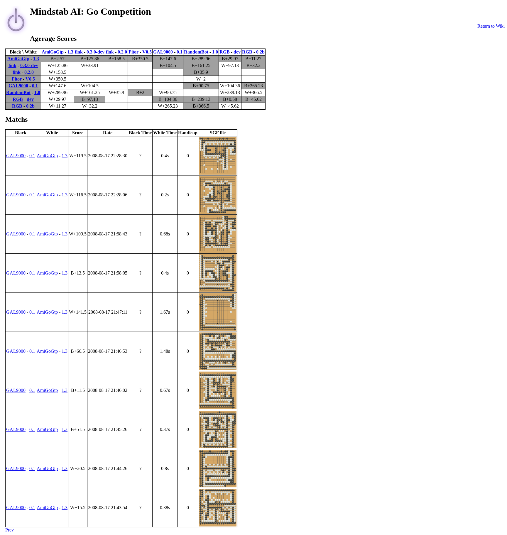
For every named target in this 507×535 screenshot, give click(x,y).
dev (237, 51)
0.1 (179, 51)
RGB (224, 51)
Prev (9, 529)
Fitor (133, 51)
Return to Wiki (491, 26)
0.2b (260, 51)
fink (79, 51)
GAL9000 (163, 51)
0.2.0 (122, 51)
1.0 (215, 51)
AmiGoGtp (53, 51)
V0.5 (147, 51)
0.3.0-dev (95, 51)
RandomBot (196, 51)
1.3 (70, 51)
